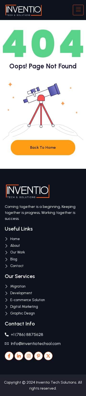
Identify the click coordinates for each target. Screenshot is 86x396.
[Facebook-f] (9, 356)
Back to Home (43, 147)
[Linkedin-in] (19, 356)
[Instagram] (28, 356)
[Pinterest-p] (38, 356)
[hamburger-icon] (78, 10)
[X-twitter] (48, 356)
